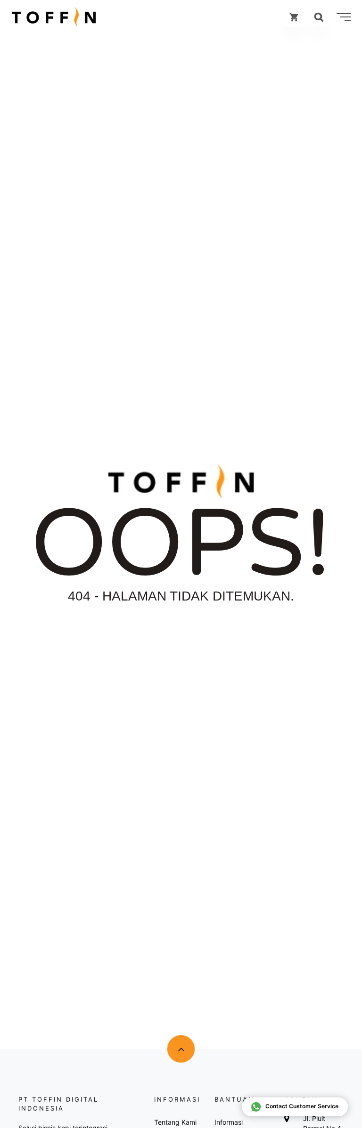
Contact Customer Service (301, 1106)
